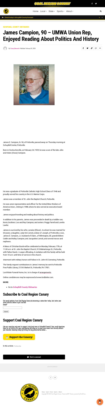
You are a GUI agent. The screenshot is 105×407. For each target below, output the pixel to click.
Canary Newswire (14, 48)
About (69, 11)
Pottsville (17, 346)
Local (42, 11)
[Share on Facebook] (83, 48)
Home (35, 11)
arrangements (45, 272)
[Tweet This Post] (87, 48)
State (51, 11)
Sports (60, 11)
